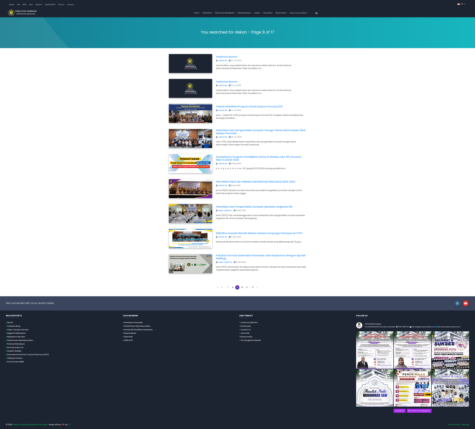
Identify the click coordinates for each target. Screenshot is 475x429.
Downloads (245, 326)
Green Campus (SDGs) (298, 13)
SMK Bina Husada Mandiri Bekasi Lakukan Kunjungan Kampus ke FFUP (259, 233)
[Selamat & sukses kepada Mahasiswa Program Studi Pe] (450, 350)
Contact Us (245, 329)
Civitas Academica (249, 322)
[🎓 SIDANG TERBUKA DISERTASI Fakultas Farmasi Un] (412, 350)
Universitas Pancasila (133, 322)
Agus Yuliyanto (225, 210)
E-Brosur (61, 4)
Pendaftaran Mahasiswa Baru (137, 326)
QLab (31, 4)
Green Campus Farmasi (17, 329)
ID (462, 3)
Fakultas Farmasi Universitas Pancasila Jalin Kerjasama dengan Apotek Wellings (261, 257)
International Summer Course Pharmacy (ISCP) (28, 354)
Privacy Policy (246, 336)
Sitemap (465, 424)
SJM (18, 4)
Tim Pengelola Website (250, 340)
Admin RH (223, 60)
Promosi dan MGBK (15, 361)
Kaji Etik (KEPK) (50, 4)
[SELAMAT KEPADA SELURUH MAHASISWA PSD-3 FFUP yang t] (450, 388)
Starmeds (128, 336)
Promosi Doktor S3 (15, 347)
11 (246, 287)
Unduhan (70, 4)
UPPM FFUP (128, 340)
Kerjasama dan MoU (16, 336)
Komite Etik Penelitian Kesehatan (138, 329)
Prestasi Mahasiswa (16, 344)
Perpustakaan (130, 333)
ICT (69, 424)
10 (242, 287)
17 (253, 287)
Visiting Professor (15, 358)
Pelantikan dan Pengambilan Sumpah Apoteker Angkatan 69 (254, 206)
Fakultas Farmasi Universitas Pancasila (30, 424)
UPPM (24, 4)
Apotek (11, 4)
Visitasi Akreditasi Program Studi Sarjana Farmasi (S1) (249, 106)
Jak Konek (244, 333)
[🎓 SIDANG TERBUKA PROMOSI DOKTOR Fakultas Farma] (374, 350)
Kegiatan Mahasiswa (16, 333)
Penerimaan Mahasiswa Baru (20, 340)
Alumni (10, 322)
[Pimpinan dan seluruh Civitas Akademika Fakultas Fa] (374, 388)
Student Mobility (14, 351)
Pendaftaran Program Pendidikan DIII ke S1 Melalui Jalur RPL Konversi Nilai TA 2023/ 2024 (258, 158)
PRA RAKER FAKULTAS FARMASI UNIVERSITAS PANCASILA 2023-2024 (255, 181)
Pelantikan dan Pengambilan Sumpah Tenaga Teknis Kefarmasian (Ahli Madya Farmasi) (260, 132)
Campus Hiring (13, 326)
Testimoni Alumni (226, 57)
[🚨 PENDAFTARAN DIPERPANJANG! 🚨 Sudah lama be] (412, 388)
